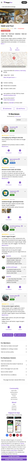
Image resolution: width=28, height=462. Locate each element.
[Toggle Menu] (1, 2)
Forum (14, 396)
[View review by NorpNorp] (5, 129)
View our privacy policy (7, 352)
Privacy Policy (5, 445)
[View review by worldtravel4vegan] (5, 227)
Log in (24, 2)
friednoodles (18, 116)
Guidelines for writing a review (9, 349)
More (2, 44)
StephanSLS (13, 191)
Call (11, 49)
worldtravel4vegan (15, 226)
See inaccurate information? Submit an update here (12, 365)
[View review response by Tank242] (3, 256)
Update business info (9, 95)
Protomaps (8, 66)
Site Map (14, 409)
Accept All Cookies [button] (14, 456)
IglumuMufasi (14, 159)
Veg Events (14, 394)
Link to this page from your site (9, 369)
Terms (22, 443)
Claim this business (9, 100)
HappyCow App (14, 413)
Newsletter (14, 397)
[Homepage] (7, 2)
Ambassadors (14, 392)
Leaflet (4, 66)
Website (17, 49)
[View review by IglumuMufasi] (5, 161)
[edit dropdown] (24, 258)
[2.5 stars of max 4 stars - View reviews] (4, 28)
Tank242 (8, 256)
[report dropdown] (25, 127)
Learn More (14, 450)
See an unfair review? (7, 372)
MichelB (11, 103)
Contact (14, 406)
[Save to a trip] (23, 10)
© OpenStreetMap (16, 66)
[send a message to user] (17, 127)
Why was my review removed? (9, 346)
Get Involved (14, 399)
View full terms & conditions (8, 375)
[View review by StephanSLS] (5, 193)
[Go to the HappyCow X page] (14, 435)
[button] (14, 58)
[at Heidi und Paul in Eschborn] (7, 16)
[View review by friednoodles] (5, 297)
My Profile (14, 390)
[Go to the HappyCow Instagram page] (21, 435)
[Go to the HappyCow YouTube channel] (10, 435)
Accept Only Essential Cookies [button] (14, 459)
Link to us (14, 408)
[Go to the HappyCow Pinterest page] (17, 435)
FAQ (14, 404)
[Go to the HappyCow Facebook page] (7, 435)
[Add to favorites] (26, 10)
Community (14, 388)
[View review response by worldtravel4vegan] (3, 267)
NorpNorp (13, 127)
